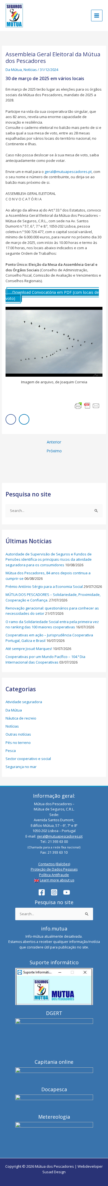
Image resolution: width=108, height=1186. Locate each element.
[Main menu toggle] (97, 15)
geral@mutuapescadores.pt (68, 171)
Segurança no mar (21, 766)
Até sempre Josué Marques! (29, 648)
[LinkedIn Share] (24, 419)
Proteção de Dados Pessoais (54, 869)
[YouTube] (66, 892)
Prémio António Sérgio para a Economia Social (44, 586)
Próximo (54, 451)
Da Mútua (14, 69)
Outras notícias (18, 734)
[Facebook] (41, 892)
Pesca (11, 750)
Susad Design (54, 1171)
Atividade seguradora (24, 701)
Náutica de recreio (21, 718)
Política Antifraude (54, 875)
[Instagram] (54, 892)
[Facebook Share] (11, 419)
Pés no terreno (18, 742)
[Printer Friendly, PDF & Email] (87, 406)
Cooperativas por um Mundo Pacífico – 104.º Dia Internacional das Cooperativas (45, 659)
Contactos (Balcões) (54, 864)
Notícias (30, 69)
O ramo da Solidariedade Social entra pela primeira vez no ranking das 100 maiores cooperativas (52, 624)
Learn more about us (57, 880)
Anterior (54, 442)
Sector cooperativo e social (28, 758)
